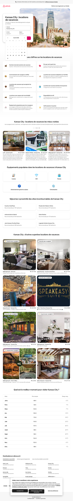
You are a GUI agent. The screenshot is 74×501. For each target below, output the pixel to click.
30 (24, 55)
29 (21, 55)
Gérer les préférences (53, 490)
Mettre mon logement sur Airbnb (60, 6)
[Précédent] (34, 128)
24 (7, 55)
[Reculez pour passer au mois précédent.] (7, 37)
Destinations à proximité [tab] (9, 459)
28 (19, 55)
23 (24, 52)
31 (7, 58)
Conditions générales (41, 498)
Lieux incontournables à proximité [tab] (40, 459)
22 (21, 52)
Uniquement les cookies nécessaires (36, 491)
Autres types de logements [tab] (23, 459)
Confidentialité (30, 498)
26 (13, 55)
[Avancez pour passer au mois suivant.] (24, 37)
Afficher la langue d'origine (51, 2)
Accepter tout (20, 490)
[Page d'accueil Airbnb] (6, 6)
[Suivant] (39, 128)
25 (10, 55)
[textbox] (11, 34)
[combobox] (18, 29)
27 (16, 55)
